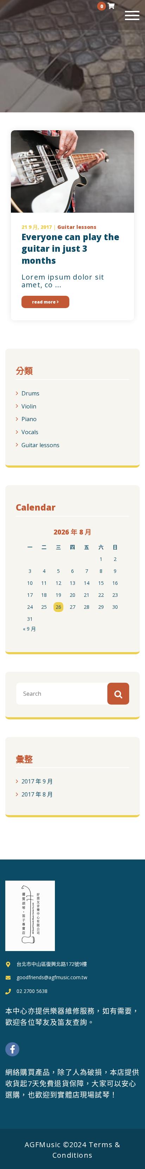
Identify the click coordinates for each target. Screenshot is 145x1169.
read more (44, 302)
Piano (29, 419)
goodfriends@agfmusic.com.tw (52, 977)
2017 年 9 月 (37, 781)
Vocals (29, 432)
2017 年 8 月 (37, 794)
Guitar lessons (40, 445)
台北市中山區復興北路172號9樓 (52, 964)
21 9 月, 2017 (36, 227)
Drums (30, 393)
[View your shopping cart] (110, 5)
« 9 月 (29, 628)
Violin (28, 406)
